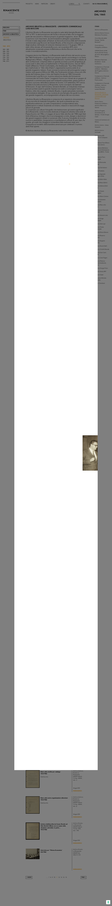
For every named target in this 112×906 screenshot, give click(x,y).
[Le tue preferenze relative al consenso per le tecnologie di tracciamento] (108, 902)
